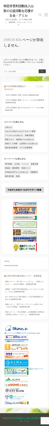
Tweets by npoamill (11, 265)
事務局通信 (29, 135)
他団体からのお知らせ (25, 139)
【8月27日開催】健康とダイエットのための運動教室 (24, 100)
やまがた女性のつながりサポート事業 (20, 131)
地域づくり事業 (11, 143)
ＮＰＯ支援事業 (26, 147)
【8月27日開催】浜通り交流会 (16, 95)
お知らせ (8, 127)
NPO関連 (8, 164)
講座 (18, 176)
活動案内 (33, 172)
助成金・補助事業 (12, 168)
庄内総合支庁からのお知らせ (16, 172)
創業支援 (34, 164)
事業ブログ (9, 139)
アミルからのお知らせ (14, 135)
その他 (17, 164)
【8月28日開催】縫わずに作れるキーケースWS (22, 107)
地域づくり (25, 168)
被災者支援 (9, 176)
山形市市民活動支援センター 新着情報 (24, 276)
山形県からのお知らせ (28, 143)
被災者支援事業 (11, 147)
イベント (25, 164)
